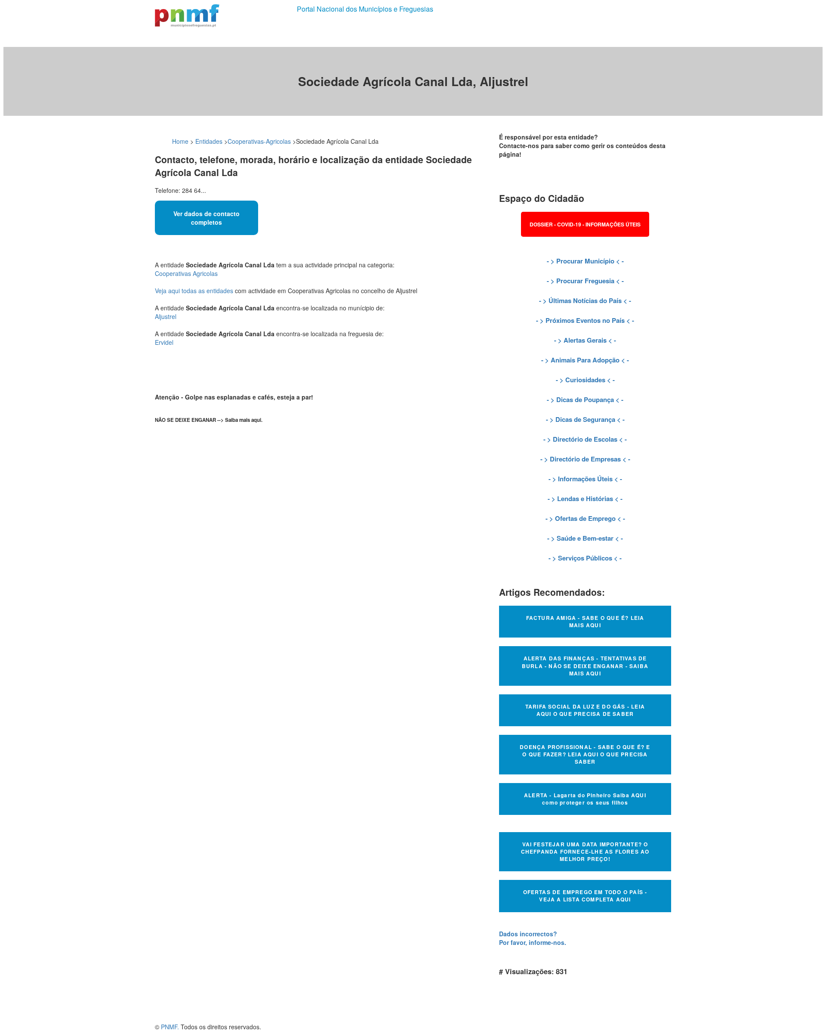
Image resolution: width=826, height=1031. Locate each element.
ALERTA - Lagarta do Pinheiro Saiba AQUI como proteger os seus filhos (585, 798)
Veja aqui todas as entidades (194, 290)
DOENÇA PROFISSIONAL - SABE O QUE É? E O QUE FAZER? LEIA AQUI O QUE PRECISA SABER (585, 754)
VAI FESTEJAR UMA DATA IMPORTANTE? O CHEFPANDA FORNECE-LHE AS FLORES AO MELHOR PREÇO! (585, 851)
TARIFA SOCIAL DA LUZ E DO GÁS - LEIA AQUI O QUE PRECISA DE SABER (585, 710)
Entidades (208, 141)
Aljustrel (165, 316)
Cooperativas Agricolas (186, 273)
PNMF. (170, 1026)
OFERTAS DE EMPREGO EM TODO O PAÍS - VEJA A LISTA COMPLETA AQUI (585, 895)
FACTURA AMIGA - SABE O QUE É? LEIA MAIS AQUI (585, 621)
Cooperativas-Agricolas (259, 141)
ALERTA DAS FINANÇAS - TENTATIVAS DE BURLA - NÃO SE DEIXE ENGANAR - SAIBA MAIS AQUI (585, 665)
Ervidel (164, 342)
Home (180, 141)
